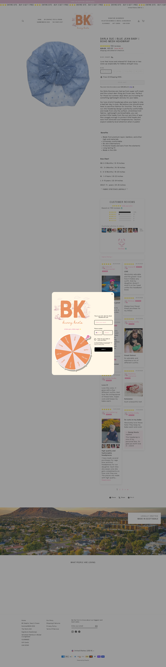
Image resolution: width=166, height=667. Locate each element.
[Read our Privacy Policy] (112, 343)
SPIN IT (103, 349)
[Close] (112, 294)
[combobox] (98, 332)
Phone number (98, 328)
